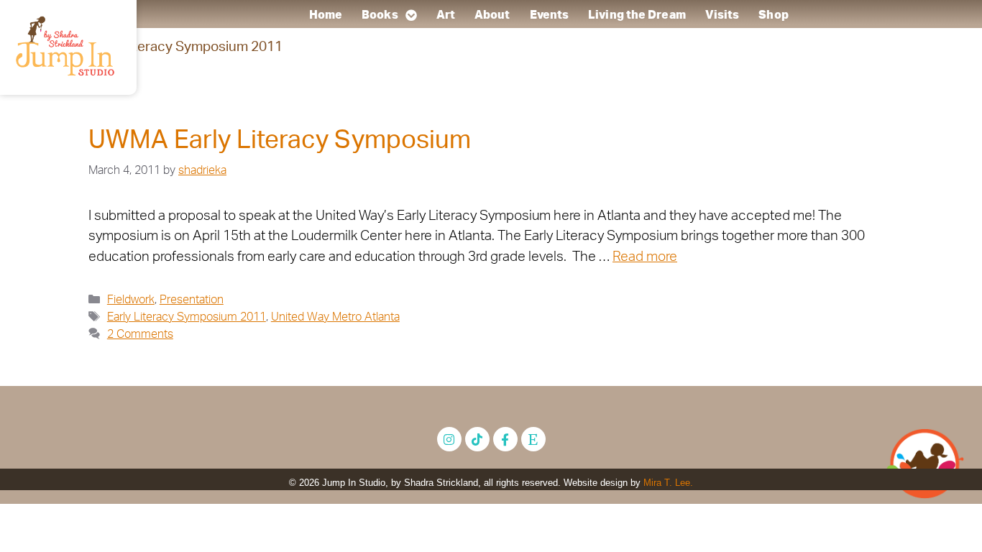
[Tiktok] (477, 439)
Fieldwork (131, 299)
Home (324, 15)
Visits (722, 15)
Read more (644, 257)
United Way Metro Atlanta (335, 317)
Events (549, 15)
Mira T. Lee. (668, 482)
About (492, 15)
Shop (773, 15)
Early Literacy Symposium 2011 (186, 317)
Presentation (192, 299)
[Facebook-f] (505, 439)
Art (445, 15)
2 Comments (140, 334)
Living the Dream (637, 15)
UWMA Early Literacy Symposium (279, 140)
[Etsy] (533, 439)
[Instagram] (449, 439)
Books (380, 15)
